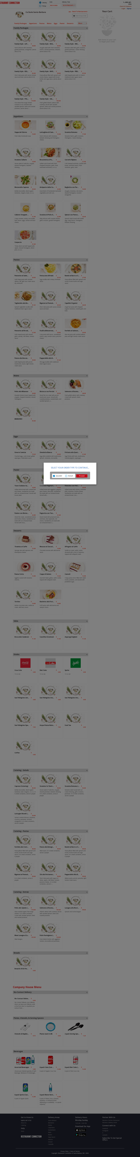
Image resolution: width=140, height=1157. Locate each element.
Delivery (59, 476)
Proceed (82, 476)
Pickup (70, 476)
